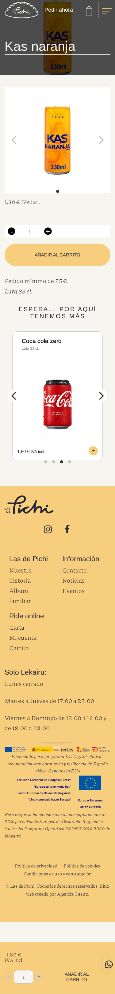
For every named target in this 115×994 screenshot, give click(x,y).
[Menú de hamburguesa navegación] (107, 10)
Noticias (73, 580)
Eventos (73, 590)
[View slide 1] (57, 140)
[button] (11, 231)
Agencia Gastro (72, 893)
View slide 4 (69, 461)
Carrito (19, 647)
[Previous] (14, 396)
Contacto (74, 570)
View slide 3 (61, 461)
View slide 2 (53, 461)
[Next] (100, 396)
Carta (16, 627)
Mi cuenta (22, 637)
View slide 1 (57, 191)
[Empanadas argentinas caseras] (21, 10)
